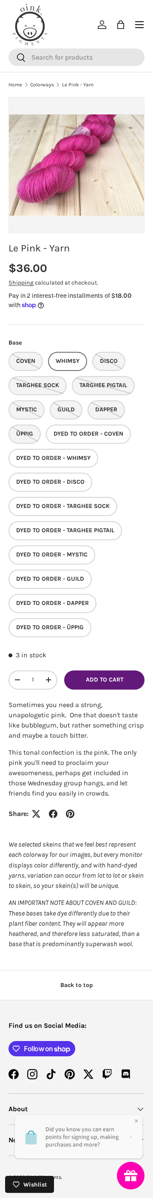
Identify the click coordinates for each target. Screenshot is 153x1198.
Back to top (76, 985)
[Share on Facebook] (53, 813)
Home (15, 85)
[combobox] (76, 57)
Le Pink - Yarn (78, 85)
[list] (76, 165)
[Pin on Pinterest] (70, 813)
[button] (120, 24)
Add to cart (104, 679)
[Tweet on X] (36, 813)
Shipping (21, 282)
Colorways (42, 85)
